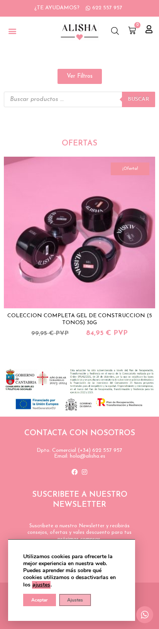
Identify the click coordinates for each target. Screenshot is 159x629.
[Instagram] (84, 472)
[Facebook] (74, 472)
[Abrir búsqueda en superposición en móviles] (115, 31)
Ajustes (75, 600)
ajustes (41, 584)
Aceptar (39, 600)
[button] (12, 31)
